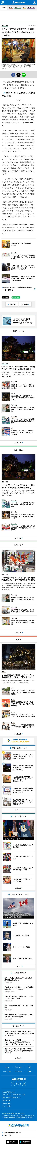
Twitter (18, 1084)
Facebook (13, 1084)
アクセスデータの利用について (11, 1097)
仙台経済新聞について (9, 1092)
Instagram (24, 1084)
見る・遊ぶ (18, 7)
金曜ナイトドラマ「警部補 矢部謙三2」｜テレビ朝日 (18, 288)
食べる (11, 7)
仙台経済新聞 (18, 2)
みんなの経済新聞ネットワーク (18, 1125)
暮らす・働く (31, 7)
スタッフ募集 (6, 1106)
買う (24, 7)
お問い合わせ (6, 1100)
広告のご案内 (6, 1103)
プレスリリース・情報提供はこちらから (14, 1095)
